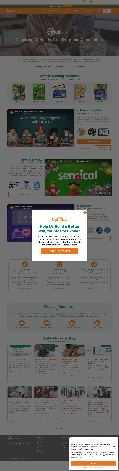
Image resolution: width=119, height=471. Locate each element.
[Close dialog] (85, 212)
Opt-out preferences (88, 467)
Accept (93, 463)
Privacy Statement (98, 467)
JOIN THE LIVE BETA (59, 251)
